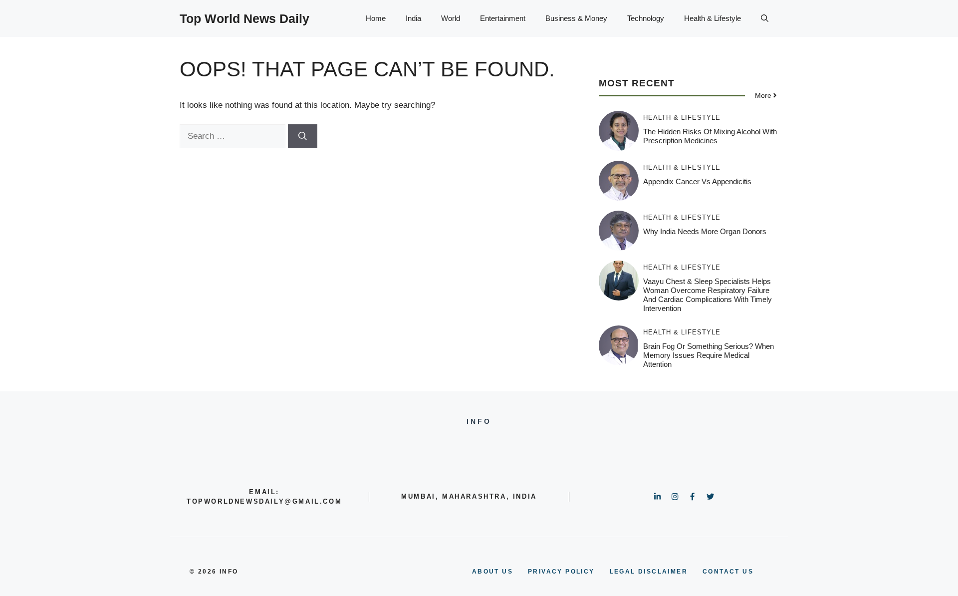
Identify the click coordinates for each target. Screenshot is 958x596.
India (413, 18)
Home (376, 18)
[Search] (302, 136)
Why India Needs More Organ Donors (704, 231)
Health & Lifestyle (712, 18)
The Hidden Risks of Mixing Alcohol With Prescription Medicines (710, 136)
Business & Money (576, 18)
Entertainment (502, 18)
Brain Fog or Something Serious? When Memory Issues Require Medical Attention (708, 355)
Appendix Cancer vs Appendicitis (697, 181)
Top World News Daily (244, 18)
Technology (645, 18)
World (450, 18)
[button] (764, 18)
